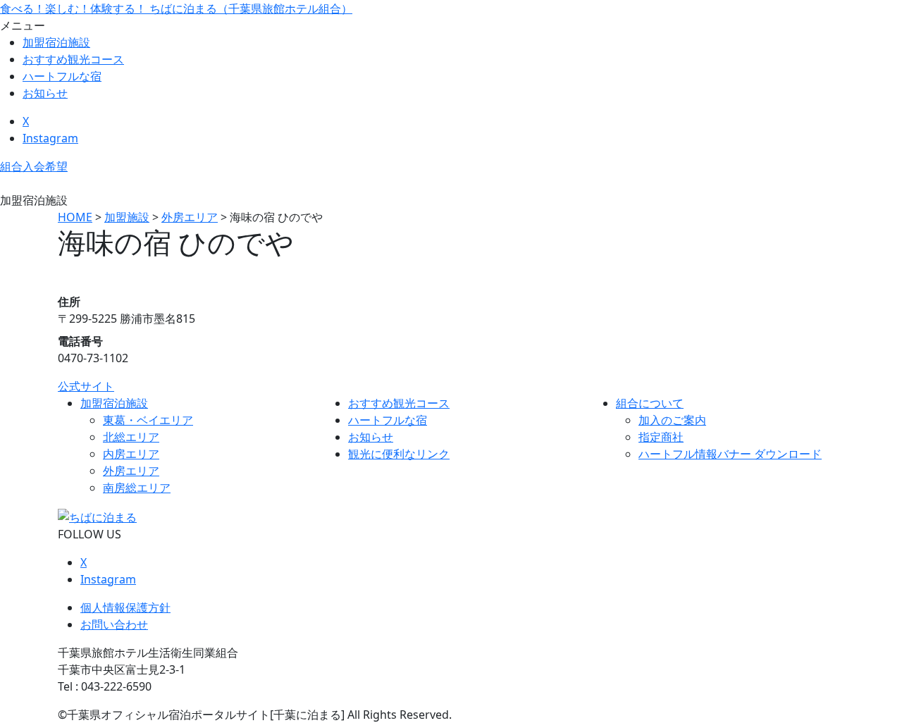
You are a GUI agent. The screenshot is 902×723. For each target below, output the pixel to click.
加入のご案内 (672, 420)
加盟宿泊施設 (56, 42)
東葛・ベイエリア (148, 420)
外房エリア (131, 470)
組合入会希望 (34, 166)
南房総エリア (137, 487)
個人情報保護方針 (125, 607)
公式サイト (86, 386)
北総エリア (131, 437)
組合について (650, 403)
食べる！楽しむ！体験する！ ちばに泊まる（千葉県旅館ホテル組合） (176, 8)
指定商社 (661, 437)
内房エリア (131, 454)
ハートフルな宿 (62, 76)
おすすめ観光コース (73, 59)
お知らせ (45, 93)
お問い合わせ (114, 624)
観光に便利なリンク (399, 454)
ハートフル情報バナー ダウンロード (730, 454)
